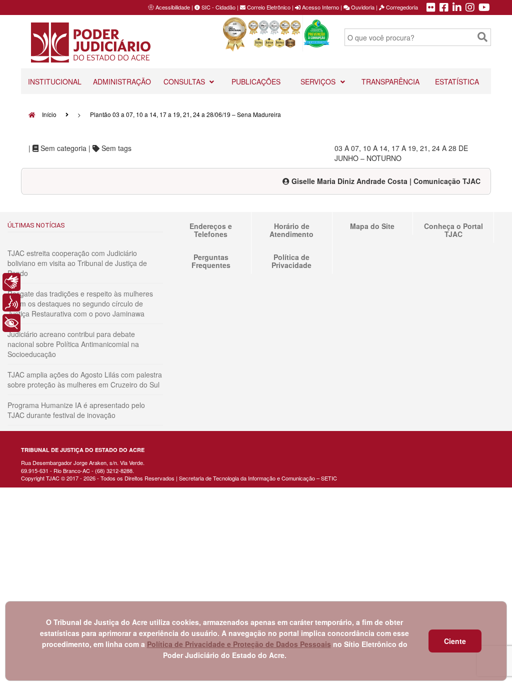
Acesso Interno (319, 7)
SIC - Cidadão (218, 7)
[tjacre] (457, 8)
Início (48, 114)
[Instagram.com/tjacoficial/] (470, 8)
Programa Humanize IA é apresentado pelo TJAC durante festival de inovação (76, 410)
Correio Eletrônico (268, 7)
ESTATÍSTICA (457, 81)
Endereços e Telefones (211, 230)
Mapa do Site (372, 226)
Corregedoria (401, 7)
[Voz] (11, 303)
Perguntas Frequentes (211, 261)
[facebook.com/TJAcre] (444, 8)
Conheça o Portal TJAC (453, 230)
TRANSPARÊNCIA (391, 81)
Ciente (455, 641)
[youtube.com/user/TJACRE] (484, 8)
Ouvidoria (362, 7)
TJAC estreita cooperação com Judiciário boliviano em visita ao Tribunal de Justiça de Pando (77, 263)
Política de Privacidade (292, 261)
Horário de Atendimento (292, 230)
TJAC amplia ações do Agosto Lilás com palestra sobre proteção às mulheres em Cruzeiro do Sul (85, 380)
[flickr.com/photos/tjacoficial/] (431, 8)
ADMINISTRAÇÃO (122, 81)
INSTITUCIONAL (55, 81)
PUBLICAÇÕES (256, 81)
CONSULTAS (185, 81)
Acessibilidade (173, 7)
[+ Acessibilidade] (11, 323)
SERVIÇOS (319, 81)
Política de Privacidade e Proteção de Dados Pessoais (239, 644)
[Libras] (11, 282)
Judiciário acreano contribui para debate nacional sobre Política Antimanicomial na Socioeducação (73, 344)
